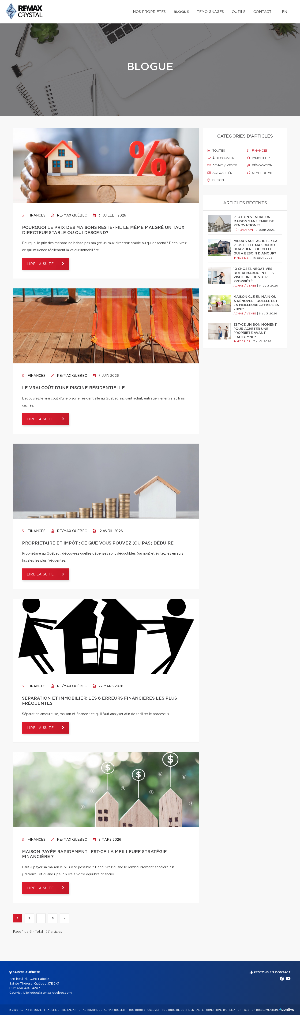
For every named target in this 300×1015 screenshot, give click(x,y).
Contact (262, 12)
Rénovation (262, 165)
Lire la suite (41, 264)
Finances (36, 215)
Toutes (218, 150)
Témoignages (210, 12)
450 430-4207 (28, 988)
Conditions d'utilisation (223, 1010)
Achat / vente (224, 165)
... (41, 918)
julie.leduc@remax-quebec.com (47, 992)
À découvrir (222, 158)
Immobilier (260, 158)
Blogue (181, 12)
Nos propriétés (149, 12)
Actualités (221, 173)
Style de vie (262, 173)
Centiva (286, 1009)
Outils (238, 12)
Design (217, 180)
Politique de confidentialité (183, 1010)
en (284, 12)
